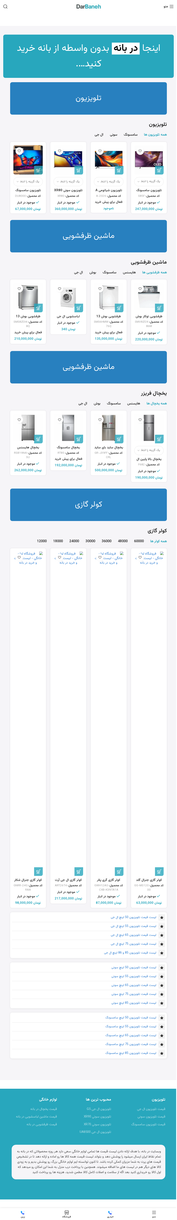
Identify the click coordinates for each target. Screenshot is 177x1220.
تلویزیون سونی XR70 (97, 1124)
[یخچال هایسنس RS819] (28, 428)
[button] (159, 308)
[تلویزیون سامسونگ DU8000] (28, 160)
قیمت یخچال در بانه (43, 1109)
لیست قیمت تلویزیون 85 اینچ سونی (133, 1003)
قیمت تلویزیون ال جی (151, 1109)
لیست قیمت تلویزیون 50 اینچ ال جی (133, 917)
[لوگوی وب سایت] (88, 6)
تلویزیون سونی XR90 (97, 1116)
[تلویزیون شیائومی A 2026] (108, 160)
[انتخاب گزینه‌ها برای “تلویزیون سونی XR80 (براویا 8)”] (78, 170)
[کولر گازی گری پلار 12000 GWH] (108, 713)
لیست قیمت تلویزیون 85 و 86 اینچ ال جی (130, 953)
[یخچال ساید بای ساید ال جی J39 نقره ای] (108, 428)
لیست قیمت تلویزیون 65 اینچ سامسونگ (130, 1035)
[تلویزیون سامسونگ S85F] (149, 160)
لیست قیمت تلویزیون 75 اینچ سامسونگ (130, 1044)
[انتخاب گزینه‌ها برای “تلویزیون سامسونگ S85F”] (159, 170)
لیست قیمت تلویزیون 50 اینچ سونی (133, 967)
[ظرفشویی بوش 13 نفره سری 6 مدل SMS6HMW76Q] (108, 297)
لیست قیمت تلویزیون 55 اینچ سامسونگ (130, 1026)
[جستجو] (5, 6)
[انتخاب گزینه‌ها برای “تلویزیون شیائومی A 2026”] (119, 170)
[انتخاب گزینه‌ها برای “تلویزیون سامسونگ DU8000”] (38, 170)
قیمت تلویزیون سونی (151, 1116)
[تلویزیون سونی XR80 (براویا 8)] (68, 160)
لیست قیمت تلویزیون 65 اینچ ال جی (133, 935)
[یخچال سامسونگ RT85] (68, 428)
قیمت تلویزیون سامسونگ (148, 1124)
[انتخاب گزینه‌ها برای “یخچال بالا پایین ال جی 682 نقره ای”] (159, 439)
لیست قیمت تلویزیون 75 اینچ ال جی (133, 944)
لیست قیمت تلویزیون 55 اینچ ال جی (133, 926)
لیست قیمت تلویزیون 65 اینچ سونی (133, 985)
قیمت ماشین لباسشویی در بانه (36, 1116)
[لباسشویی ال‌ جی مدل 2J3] (68, 297)
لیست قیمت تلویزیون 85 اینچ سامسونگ (130, 1053)
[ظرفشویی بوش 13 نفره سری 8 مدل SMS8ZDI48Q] (28, 297)
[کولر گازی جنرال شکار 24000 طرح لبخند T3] (28, 713)
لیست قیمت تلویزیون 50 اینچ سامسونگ (130, 1017)
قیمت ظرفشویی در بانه (42, 1124)
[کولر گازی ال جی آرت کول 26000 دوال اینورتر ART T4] (68, 713)
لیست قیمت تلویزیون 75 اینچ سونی (133, 994)
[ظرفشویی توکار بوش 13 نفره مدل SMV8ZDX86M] (149, 297)
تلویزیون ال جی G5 (99, 1109)
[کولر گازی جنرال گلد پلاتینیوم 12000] (149, 713)
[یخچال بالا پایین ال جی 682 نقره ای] (149, 428)
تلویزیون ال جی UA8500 (95, 1132)
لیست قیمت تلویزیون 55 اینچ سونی (133, 976)
